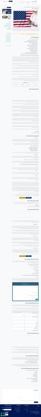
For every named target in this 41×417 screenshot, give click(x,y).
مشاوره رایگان (28, 197)
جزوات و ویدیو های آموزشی (34, 3)
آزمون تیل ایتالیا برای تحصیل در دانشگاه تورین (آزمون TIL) (32, 206)
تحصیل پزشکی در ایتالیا (17, 409)
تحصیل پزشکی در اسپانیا (35, 84)
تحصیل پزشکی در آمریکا (33, 33)
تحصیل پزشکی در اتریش (28, 84)
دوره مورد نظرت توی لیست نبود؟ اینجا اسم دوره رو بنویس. (33, 295)
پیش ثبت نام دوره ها (22, 3)
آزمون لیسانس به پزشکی (17, 407)
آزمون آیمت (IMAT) (18, 410)
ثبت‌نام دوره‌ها (22, 197)
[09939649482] (1, 415)
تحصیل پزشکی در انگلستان (15, 84)
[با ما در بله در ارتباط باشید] (1, 413)
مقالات (27, 407)
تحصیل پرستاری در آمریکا (29, 28)
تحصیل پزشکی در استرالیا (22, 84)
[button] (12, 83)
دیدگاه (37, 391)
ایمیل (19, 397)
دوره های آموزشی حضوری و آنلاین (28, 3)
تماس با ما (27, 410)
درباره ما (14, 3)
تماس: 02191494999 (5, 7)
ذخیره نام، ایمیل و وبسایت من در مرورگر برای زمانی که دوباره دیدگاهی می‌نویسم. (29, 400)
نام (37, 397)
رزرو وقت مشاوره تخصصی (28, 34)
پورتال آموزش (17, 3)
